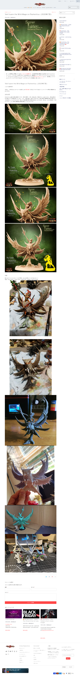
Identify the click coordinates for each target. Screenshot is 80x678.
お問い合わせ (36, 663)
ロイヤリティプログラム (51, 658)
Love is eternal (9, 619)
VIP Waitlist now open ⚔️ (65, 64)
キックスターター (22, 654)
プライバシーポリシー (37, 661)
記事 (34, 655)
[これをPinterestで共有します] (52, 576)
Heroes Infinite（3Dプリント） (25, 652)
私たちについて (22, 648)
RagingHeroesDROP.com (48, 630)
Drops (43, 7)
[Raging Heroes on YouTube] (10, 651)
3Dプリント (39, 7)
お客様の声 (21, 650)
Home (25, 7)
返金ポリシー (22, 662)
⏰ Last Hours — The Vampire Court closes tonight (47, 621)
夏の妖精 (27, 89)
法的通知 (35, 659)
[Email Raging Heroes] (8, 654)
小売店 (21, 658)
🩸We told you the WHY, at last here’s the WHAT (65, 69)
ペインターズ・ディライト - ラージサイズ (65, 82)
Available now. (8, 624)
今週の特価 (62, 86)
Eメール (33, 587)
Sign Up (68, 658)
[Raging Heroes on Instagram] (16, 651)
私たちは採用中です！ (23, 656)
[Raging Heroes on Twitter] (6, 651)
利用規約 (21, 660)
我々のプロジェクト (38, 76)
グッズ (61, 95)
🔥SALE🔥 (30, 7)
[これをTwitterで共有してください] (46, 576)
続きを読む (7, 630)
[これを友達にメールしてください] (55, 576)
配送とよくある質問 (37, 648)
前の (53, 12)
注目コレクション (63, 84)
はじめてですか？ (49, 7)
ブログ (55, 7)
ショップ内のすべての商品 (65, 98)
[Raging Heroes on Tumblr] (14, 651)
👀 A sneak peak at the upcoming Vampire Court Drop (65, 54)
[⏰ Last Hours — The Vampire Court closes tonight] (49, 613)
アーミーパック (63, 93)
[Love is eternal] (13, 613)
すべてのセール (63, 91)
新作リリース (62, 79)
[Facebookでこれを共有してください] (49, 576)
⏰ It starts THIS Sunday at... (65, 49)
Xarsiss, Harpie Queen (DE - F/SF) (13, 670)
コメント (6, 592)
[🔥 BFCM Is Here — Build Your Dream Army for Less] (31, 613)
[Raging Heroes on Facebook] (8, 651)
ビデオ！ (35, 657)
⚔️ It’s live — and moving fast (65, 37)
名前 (6, 587)
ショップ (34, 7)
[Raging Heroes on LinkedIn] (6, 654)
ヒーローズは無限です (26, 73)
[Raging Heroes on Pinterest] (12, 651)
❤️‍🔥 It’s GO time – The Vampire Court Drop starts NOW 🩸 (64, 43)
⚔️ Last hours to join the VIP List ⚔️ (65, 60)
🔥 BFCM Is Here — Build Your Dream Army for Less (65, 25)
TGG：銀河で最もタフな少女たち (65, 89)
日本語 (59, 1)
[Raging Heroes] (40, 4)
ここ (42, 78)
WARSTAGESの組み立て (38, 653)
